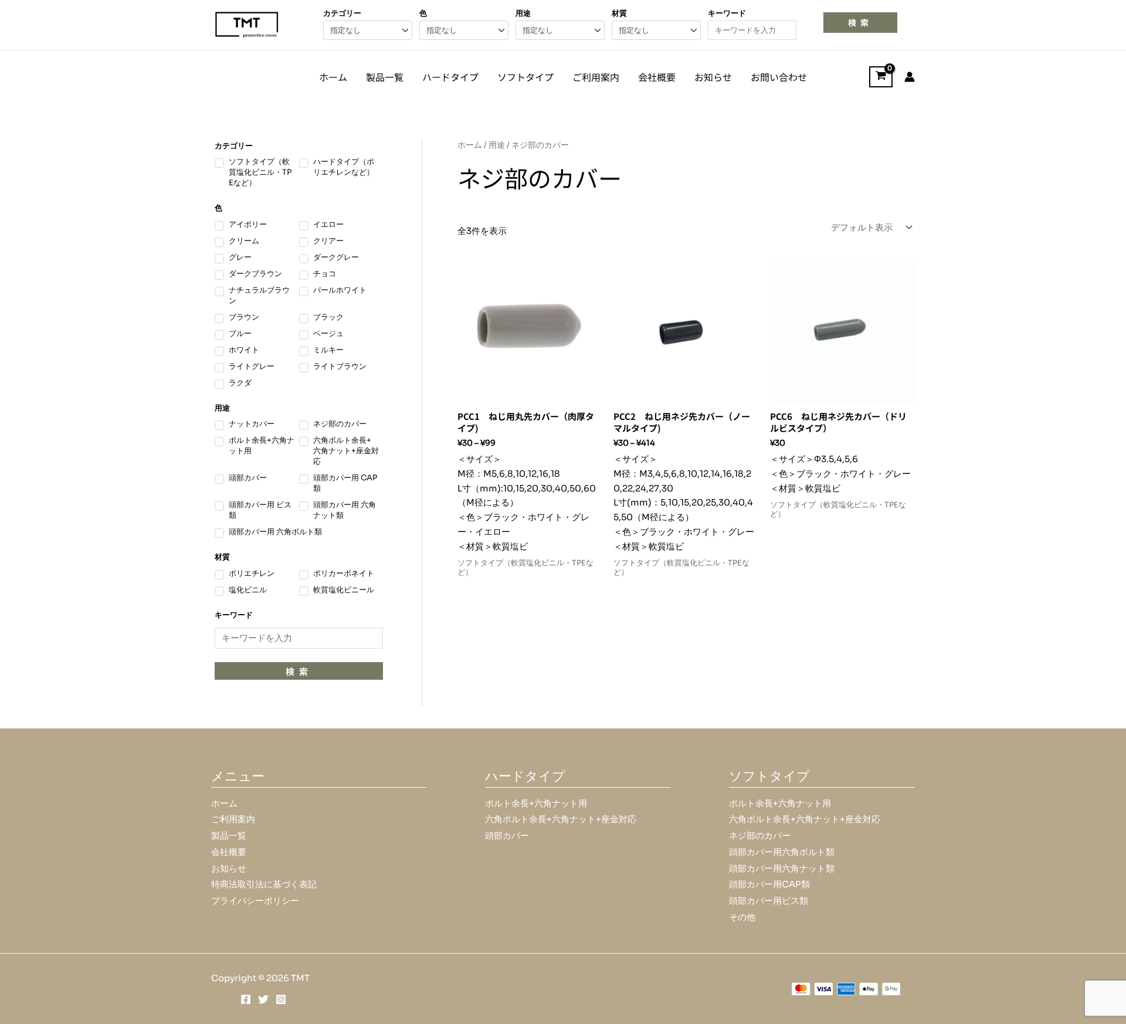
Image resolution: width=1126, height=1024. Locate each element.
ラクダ (240, 383)
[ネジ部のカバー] (760, 836)
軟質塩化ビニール (343, 590)
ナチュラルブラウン (259, 295)
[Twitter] (263, 999)
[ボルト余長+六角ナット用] (536, 803)
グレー (240, 257)
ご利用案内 (595, 77)
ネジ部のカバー (340, 424)
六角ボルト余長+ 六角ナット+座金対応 (346, 450)
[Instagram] (281, 999)
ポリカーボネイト (343, 573)
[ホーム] (224, 803)
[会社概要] (228, 852)
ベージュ (328, 333)
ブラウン (244, 317)
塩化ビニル (248, 590)
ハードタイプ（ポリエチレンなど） (343, 167)
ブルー (240, 333)
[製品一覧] (228, 836)
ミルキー (328, 350)
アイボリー (248, 224)
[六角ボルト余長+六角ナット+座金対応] (560, 819)
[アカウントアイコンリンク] (909, 77)
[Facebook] (245, 999)
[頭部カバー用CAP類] (769, 884)
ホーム (333, 77)
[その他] (742, 917)
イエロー (328, 224)
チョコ (324, 274)
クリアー (328, 241)
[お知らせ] (228, 869)
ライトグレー (251, 366)
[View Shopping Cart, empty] (881, 76)
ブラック (328, 317)
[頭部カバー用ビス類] (768, 901)
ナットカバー (251, 424)
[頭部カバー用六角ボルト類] (782, 852)
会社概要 (657, 77)
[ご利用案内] (233, 819)
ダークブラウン (255, 274)
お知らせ (713, 77)
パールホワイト (340, 290)
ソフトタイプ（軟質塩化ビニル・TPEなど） (260, 172)
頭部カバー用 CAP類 (345, 483)
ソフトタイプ (525, 77)
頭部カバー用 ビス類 (260, 510)
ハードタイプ (450, 77)
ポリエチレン (251, 573)
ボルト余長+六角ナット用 (261, 445)
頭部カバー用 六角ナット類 (344, 510)
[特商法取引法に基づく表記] (264, 884)
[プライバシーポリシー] (255, 901)
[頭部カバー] (507, 836)
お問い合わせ (779, 77)
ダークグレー (336, 257)
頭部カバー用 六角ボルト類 (275, 532)
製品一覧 (384, 77)
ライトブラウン (340, 366)
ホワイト (244, 350)
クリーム (244, 241)
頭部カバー (248, 478)
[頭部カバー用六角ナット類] (782, 869)
